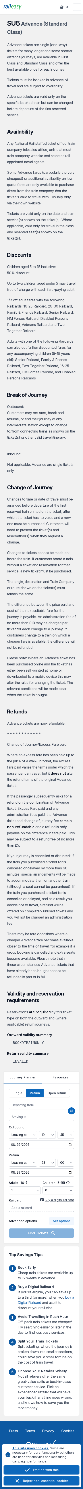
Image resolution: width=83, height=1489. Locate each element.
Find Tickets (38, 1233)
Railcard (15, 1200)
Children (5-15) (54, 1183)
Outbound (16, 1127)
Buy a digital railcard (59, 1200)
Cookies (67, 1431)
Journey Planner (23, 1077)
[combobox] (41, 1105)
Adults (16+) (18, 1183)
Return (14, 1155)
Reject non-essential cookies (46, 1481)
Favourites (60, 1077)
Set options (62, 1221)
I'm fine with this (46, 1470)
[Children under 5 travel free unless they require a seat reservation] (68, 1182)
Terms (30, 1431)
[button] (77, 7)
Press (13, 1431)
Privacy (48, 1431)
